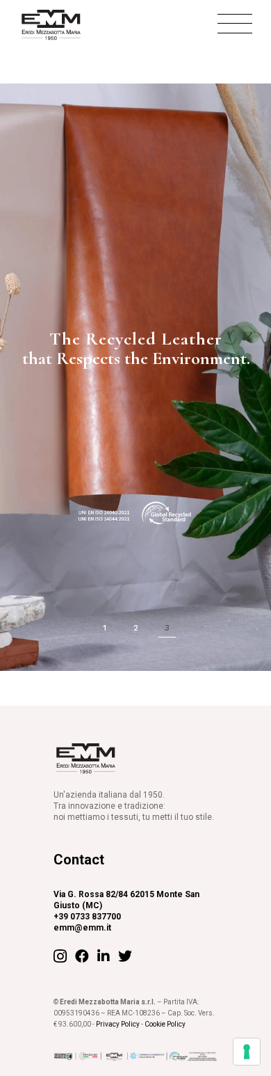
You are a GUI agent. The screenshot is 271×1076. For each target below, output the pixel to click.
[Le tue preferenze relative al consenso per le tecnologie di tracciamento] (246, 1051)
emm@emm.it (82, 928)
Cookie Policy (165, 1024)
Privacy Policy (118, 1024)
